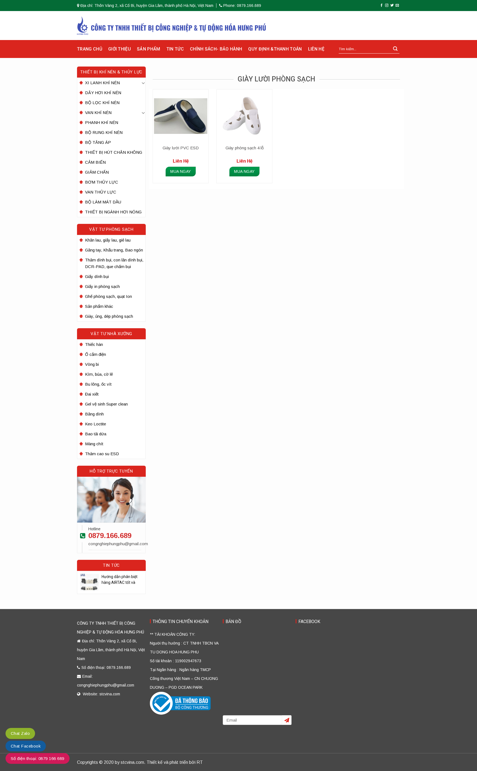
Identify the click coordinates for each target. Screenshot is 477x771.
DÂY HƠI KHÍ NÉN (103, 92)
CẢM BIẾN (95, 162)
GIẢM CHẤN (97, 172)
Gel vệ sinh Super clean (106, 404)
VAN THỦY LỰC (100, 192)
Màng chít (94, 443)
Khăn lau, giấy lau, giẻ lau (108, 240)
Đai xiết (92, 394)
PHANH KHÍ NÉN (101, 122)
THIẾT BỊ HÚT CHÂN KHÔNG (113, 152)
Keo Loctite (95, 424)
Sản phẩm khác (99, 306)
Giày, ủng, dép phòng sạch (109, 316)
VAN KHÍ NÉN (98, 112)
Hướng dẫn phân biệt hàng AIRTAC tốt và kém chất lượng (119, 579)
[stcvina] (171, 25)
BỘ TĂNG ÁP (98, 142)
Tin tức (175, 49)
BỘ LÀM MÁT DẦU (103, 202)
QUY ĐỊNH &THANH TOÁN (275, 49)
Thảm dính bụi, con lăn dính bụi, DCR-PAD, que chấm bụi (114, 263)
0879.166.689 (109, 535)
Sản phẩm (148, 49)
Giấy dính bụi (97, 276)
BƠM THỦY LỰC (101, 182)
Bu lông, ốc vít (98, 384)
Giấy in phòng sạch (102, 286)
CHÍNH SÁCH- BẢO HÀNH (216, 49)
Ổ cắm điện (95, 354)
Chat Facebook (26, 746)
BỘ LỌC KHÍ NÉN (102, 102)
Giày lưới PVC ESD (181, 147)
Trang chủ (89, 49)
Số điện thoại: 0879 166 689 (37, 758)
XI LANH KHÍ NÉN (102, 82)
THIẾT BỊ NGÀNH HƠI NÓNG (113, 212)
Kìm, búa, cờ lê (99, 374)
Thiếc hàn (94, 344)
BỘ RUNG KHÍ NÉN (104, 132)
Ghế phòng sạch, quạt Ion (108, 296)
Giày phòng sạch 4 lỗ (245, 147)
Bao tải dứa (95, 433)
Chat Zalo (20, 733)
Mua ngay (180, 171)
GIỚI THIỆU (119, 49)
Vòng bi (92, 364)
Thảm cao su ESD (102, 453)
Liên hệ (316, 49)
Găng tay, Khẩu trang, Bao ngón (114, 250)
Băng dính (94, 414)
